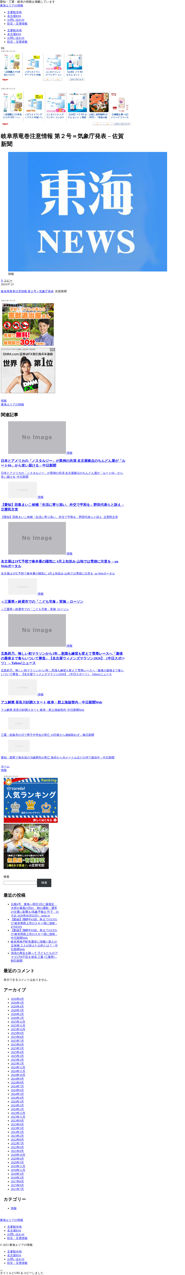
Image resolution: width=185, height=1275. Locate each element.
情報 (4, 400)
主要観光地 (14, 1226)
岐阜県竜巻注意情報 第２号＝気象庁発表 (27, 291)
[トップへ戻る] (1, 1270)
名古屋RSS (14, 1230)
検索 (6, 876)
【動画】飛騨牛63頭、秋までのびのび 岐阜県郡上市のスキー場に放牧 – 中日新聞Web (34, 934)
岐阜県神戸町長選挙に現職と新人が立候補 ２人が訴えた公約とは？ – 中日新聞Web (34, 945)
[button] (8, 280)
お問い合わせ (16, 1234)
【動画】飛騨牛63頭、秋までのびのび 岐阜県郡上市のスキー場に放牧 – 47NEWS (34, 923)
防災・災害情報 (17, 1238)
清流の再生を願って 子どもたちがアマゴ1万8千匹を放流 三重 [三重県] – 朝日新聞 (34, 957)
